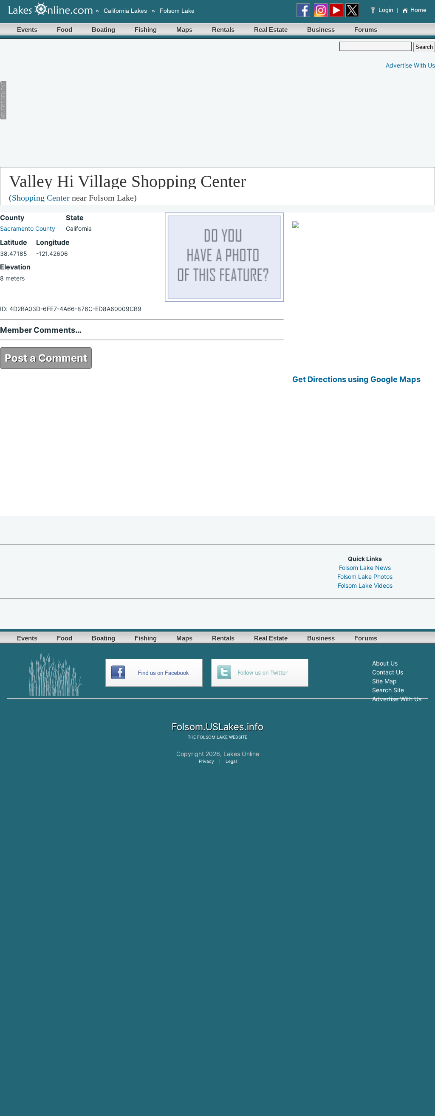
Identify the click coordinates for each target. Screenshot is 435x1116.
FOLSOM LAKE (212, 736)
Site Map (384, 681)
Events (27, 29)
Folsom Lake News (365, 567)
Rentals (223, 29)
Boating (103, 29)
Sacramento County (27, 228)
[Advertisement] (161, 101)
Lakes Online (241, 753)
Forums (365, 29)
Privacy (206, 761)
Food (64, 29)
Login (386, 9)
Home (418, 9)
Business (321, 29)
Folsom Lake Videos (365, 585)
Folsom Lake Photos (365, 576)
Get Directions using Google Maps (356, 379)
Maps (184, 29)
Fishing (146, 29)
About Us (385, 663)
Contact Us (387, 672)
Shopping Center (41, 197)
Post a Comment (46, 358)
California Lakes (125, 10)
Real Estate (271, 29)
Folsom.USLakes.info (217, 726)
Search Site (388, 690)
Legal (231, 761)
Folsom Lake (177, 10)
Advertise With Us (410, 65)
